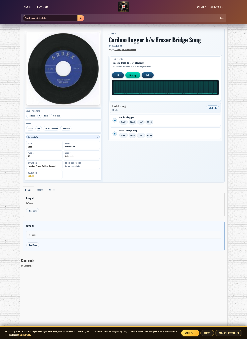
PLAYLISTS (43, 7)
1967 (30, 146)
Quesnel (52, 166)
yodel (72, 156)
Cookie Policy (24, 334)
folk (67, 156)
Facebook (31, 115)
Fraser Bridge (42, 166)
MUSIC (27, 7)
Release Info (63, 137)
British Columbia (51, 128)
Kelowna (117, 49)
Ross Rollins (116, 45)
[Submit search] (80, 18)
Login (222, 18)
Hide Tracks (212, 108)
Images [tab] (40, 189)
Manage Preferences (229, 333)
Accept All (190, 333)
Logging (31, 166)
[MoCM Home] (123, 7)
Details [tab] (28, 189)
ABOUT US (216, 7)
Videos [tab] (52, 189)
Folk (38, 128)
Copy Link (56, 115)
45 (29, 156)
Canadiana (66, 128)
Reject (207, 333)
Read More (33, 211)
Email (46, 115)
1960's (30, 128)
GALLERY (201, 7)
